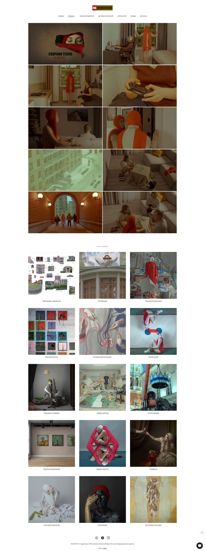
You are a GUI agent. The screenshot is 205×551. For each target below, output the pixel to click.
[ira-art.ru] (102, 7)
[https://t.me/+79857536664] (102, 538)
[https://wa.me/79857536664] (96, 538)
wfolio (105, 548)
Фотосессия (122, 16)
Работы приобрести (87, 16)
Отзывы (133, 16)
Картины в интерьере (105, 16)
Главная (61, 16)
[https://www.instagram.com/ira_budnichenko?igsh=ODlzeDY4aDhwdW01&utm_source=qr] (108, 538)
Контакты (143, 16)
